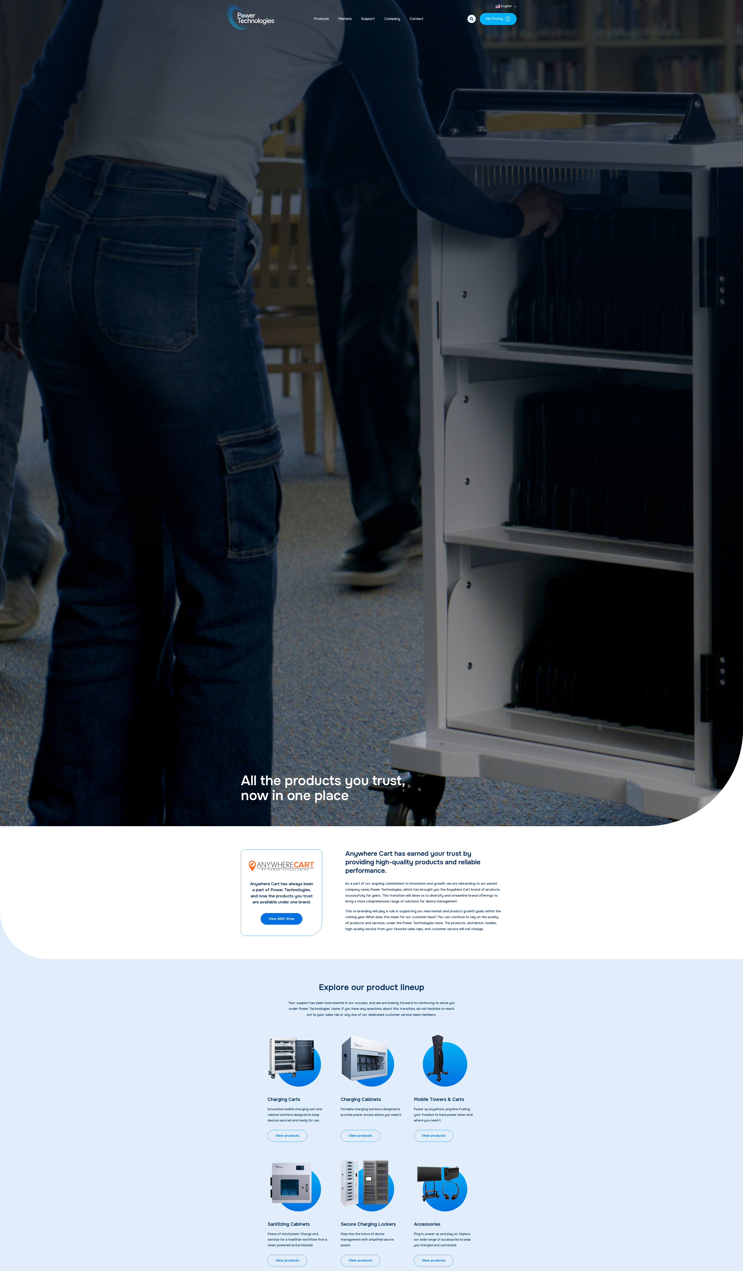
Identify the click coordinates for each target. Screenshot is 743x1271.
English (506, 6)
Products (321, 19)
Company (392, 19)
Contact (416, 19)
